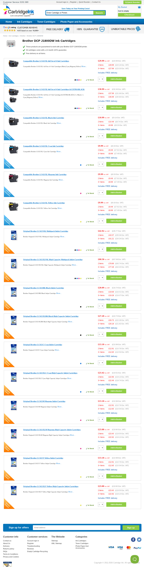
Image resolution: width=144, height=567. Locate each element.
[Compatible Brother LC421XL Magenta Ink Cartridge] (13, 183)
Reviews (30, 549)
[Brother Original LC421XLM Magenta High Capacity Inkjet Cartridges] (13, 439)
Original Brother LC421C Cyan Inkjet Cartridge (42, 345)
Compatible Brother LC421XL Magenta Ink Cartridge (44, 174)
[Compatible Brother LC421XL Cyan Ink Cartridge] (13, 154)
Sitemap (54, 541)
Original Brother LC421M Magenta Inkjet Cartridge (44, 401)
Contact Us (96, 2)
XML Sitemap (56, 543)
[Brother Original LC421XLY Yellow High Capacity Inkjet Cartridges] (13, 495)
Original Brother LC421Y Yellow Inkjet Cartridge (43, 458)
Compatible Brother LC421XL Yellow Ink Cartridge (44, 203)
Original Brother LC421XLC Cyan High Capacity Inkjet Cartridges (50, 373)
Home (9, 22)
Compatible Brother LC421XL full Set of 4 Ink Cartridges (46, 61)
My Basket (122, 7)
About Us (6, 543)
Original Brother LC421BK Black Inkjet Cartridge (43, 288)
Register (73, 2)
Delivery (6, 546)
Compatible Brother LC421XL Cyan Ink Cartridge (43, 146)
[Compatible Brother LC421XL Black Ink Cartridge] (13, 126)
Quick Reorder (133, 2)
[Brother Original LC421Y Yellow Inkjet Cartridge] (13, 467)
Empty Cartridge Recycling (37, 551)
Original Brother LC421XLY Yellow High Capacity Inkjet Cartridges (50, 486)
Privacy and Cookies (11, 557)
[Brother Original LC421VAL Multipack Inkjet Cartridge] (13, 240)
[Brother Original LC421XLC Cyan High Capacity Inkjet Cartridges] (13, 382)
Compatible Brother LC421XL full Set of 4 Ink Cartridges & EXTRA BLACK (54, 89)
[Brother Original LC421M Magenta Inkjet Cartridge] (13, 410)
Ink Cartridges (24, 22)
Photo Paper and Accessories (76, 22)
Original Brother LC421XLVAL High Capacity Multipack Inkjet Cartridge (53, 259)
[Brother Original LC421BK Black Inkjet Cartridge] (13, 297)
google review (21, 28)
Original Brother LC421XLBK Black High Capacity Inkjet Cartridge (50, 316)
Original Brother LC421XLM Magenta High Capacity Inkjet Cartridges (52, 430)
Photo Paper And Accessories (82, 547)
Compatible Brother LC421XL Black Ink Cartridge (43, 118)
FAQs (5, 551)
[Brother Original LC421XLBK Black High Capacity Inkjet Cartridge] (13, 325)
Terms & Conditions (10, 554)
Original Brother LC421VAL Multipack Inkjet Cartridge (45, 231)
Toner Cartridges (46, 22)
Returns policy (8, 549)
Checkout (129, 15)
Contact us (7, 541)
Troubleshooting (33, 546)
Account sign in (62, 2)
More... (84, 66)
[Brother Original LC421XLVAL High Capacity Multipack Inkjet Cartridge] (13, 269)
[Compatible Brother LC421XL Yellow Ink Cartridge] (13, 211)
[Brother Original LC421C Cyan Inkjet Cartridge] (13, 354)
